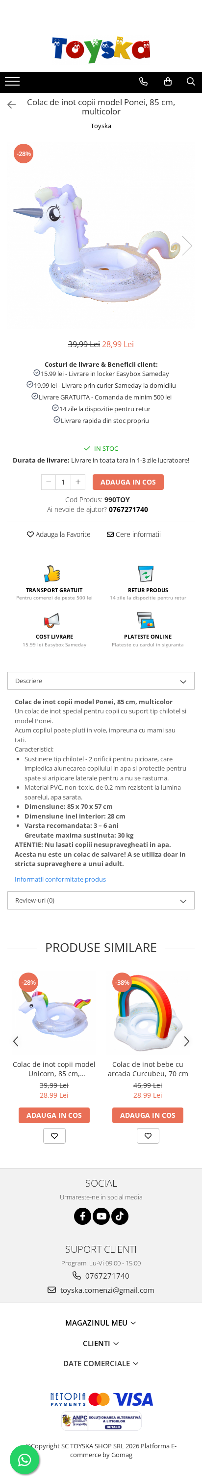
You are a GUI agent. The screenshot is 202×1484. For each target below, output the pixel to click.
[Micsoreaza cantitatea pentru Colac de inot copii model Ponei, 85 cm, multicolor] (48, 482)
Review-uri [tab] (34, 900)
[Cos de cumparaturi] (167, 81)
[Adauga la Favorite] (54, 1136)
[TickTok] (119, 1216)
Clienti (97, 1343)
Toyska (101, 125)
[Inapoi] (7, 104)
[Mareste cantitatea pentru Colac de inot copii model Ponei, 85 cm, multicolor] (78, 482)
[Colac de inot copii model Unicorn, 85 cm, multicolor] (54, 1013)
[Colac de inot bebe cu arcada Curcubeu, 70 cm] (148, 1013)
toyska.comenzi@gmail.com (106, 1290)
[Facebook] (82, 1216)
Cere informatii (137, 534)
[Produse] (13, 84)
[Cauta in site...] (191, 81)
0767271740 (106, 1276)
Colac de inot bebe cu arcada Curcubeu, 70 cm (148, 1069)
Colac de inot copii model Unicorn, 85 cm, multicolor (54, 1069)
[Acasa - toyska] (101, 50)
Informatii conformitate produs (60, 879)
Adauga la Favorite (62, 534)
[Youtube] (101, 1216)
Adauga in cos (128, 482)
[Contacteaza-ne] (143, 81)
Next (187, 246)
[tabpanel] (101, 235)
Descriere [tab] (28, 680)
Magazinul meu (97, 1323)
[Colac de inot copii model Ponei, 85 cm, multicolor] (101, 235)
